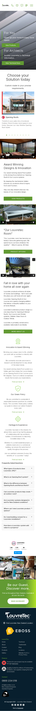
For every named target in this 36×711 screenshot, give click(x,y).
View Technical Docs (13, 63)
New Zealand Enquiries (9, 687)
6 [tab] (21, 135)
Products (4, 650)
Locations (21, 650)
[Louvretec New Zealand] (5, 5)
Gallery (4, 653)
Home (3, 642)
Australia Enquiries (7, 688)
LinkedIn (20, 705)
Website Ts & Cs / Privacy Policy (24, 653)
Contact (4, 647)
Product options (18, 252)
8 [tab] (26, 135)
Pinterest (15, 705)
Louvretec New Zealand (24, 702)
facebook (12, 705)
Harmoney (15, 663)
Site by (18, 708)
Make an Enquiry (18, 601)
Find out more (17, 382)
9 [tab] (29, 135)
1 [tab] (7, 135)
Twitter (23, 705)
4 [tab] (15, 135)
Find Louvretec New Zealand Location (19, 623)
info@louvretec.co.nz (8, 685)
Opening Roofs (12, 117)
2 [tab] (10, 135)
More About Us (18, 331)
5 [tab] (18, 135)
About (3, 644)
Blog (20, 647)
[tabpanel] (18, 111)
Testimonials (22, 644)
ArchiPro (9, 668)
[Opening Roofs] (18, 103)
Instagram (18, 705)
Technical (22, 642)
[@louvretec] (14, 543)
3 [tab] (12, 135)
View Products (11, 45)
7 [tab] (24, 135)
